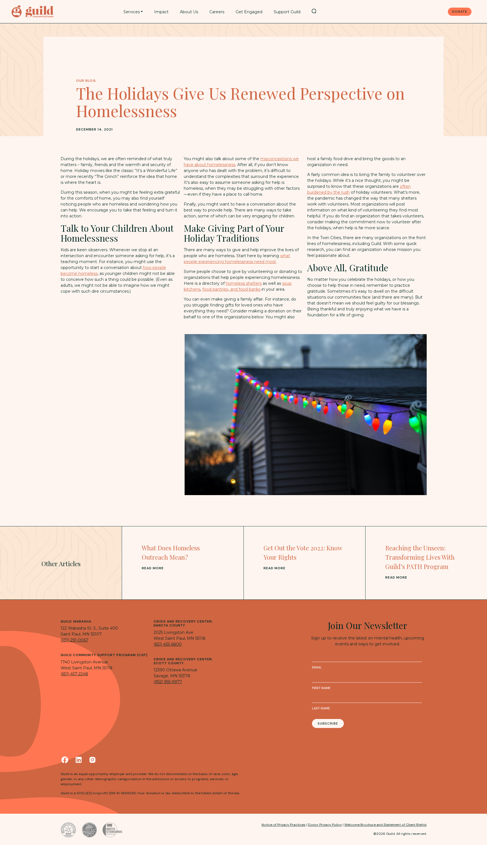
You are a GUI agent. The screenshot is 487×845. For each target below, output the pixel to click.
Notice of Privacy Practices (284, 824)
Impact (161, 11)
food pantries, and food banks (231, 289)
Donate (459, 11)
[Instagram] (92, 760)
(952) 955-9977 (168, 681)
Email (317, 667)
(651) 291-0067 (74, 640)
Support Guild (287, 11)
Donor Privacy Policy (325, 824)
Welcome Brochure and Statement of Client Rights (385, 824)
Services (131, 11)
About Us (189, 11)
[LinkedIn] (78, 760)
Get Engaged (249, 11)
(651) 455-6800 (168, 644)
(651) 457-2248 (74, 673)
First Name (321, 688)
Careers (216, 11)
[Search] (314, 11)
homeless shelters (244, 283)
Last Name (321, 708)
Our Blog (86, 80)
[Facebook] (65, 760)
